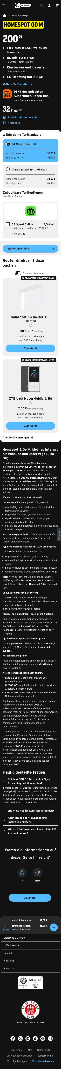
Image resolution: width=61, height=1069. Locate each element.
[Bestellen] (57, 5)
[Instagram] (50, 1039)
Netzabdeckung (21, 660)
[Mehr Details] (20, 110)
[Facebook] (13, 1039)
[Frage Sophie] (41, 5)
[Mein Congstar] (49, 5)
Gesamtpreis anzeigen (34, 273)
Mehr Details (18, 233)
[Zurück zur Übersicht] (5, 16)
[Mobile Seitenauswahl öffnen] (4, 5)
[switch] (18, 273)
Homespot (24, 15)
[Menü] (41, 978)
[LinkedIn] (28, 1039)
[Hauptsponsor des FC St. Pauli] (30, 1009)
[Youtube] (43, 1039)
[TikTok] (35, 1039)
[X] (20, 1039)
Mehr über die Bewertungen (28, 100)
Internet (13, 15)
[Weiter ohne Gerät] (54, 927)
